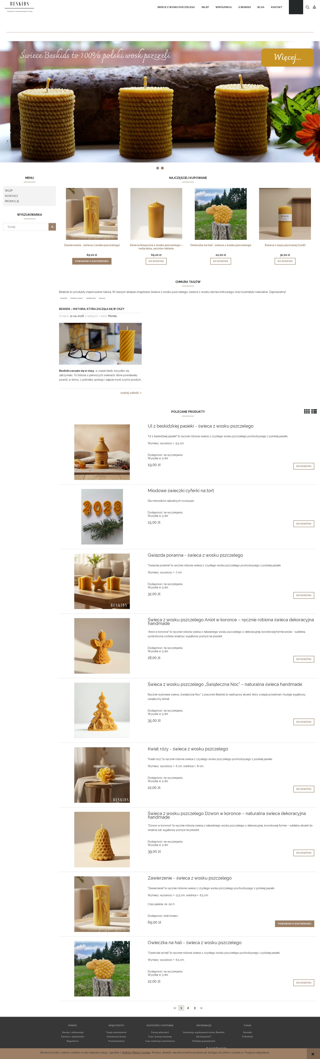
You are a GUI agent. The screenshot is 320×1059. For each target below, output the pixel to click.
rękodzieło (91, 298)
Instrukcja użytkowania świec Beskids (203, 1032)
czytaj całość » (131, 392)
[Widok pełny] (314, 411)
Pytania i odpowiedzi (72, 1036)
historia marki (76, 298)
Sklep (9, 190)
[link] (160, 85)
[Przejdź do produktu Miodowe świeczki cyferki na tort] (102, 516)
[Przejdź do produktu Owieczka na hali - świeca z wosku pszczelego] (102, 968)
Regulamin (73, 1041)
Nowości (11, 195)
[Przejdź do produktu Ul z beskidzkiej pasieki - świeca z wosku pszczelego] (102, 452)
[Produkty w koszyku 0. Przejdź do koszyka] (296, 7)
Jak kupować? (203, 1036)
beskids (63, 298)
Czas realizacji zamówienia (160, 1041)
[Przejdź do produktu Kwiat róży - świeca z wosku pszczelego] (102, 775)
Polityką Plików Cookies (136, 1052)
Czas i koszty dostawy (160, 1036)
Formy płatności (160, 1032)
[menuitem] (176, 7)
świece (102, 298)
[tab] (157, 168)
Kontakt (247, 1032)
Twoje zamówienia (116, 1032)
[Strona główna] (19, 7)
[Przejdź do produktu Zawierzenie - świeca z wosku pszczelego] (102, 904)
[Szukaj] (52, 227)
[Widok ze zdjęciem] (307, 411)
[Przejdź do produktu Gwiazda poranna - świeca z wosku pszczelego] (102, 581)
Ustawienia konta (116, 1036)
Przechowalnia (116, 1041)
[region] (160, 85)
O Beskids (247, 1036)
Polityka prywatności (203, 1041)
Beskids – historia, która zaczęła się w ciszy (91, 308)
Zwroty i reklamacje (73, 1032)
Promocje (12, 201)
